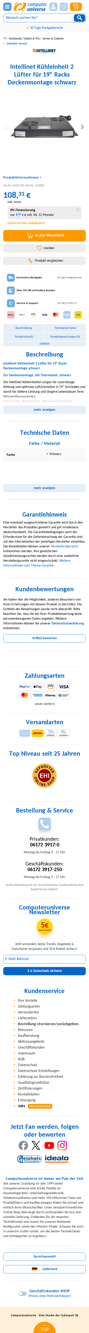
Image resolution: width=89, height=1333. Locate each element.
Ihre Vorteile (27, 1001)
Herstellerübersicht (64, 546)
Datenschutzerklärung (68, 623)
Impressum (26, 1053)
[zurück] (6, 126)
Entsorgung (26, 1100)
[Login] (53, 7)
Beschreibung (24, 328)
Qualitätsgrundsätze (33, 1083)
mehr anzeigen (44, 410)
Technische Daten (65, 328)
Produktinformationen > (22, 177)
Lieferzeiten (27, 1018)
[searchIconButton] (79, 18)
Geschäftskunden (31, 1048)
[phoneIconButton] (44, 824)
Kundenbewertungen (65, 336)
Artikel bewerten (44, 638)
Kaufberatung (28, 1036)
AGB (21, 1059)
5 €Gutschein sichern (44, 971)
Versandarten (28, 1012)
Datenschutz (27, 1065)
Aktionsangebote (31, 1042)
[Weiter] (82, 126)
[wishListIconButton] (64, 7)
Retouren (25, 1030)
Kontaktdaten (28, 1094)
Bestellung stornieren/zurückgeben (48, 1024)
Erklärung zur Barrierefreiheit (40, 1077)
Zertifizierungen (30, 1089)
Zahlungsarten (29, 1007)
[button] (53, 7)
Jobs (34, 1106)
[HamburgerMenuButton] (7, 7)
